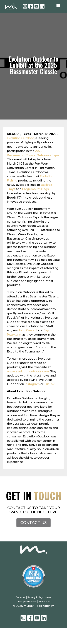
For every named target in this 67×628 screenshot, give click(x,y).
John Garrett (27, 330)
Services (20, 597)
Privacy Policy (35, 597)
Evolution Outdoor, (21, 138)
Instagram (32, 384)
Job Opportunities (26, 601)
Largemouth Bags (35, 189)
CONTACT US (33, 522)
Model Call (44, 601)
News (48, 597)
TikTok (49, 384)
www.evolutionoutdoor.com (28, 371)
